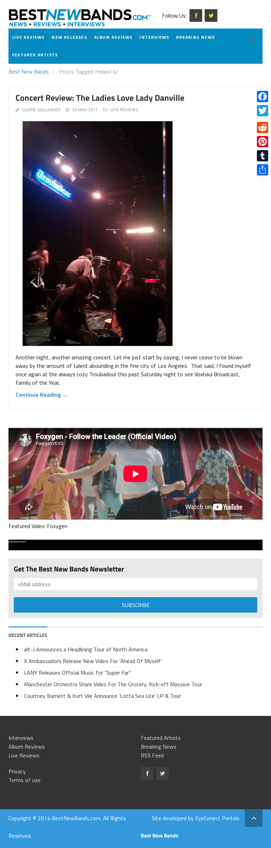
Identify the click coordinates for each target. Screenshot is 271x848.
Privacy (17, 771)
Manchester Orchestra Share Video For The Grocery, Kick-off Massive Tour (113, 684)
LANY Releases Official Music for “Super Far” (77, 672)
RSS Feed (152, 755)
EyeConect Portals (217, 818)
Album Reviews (113, 37)
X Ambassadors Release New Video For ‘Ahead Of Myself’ (93, 661)
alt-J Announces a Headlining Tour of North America (85, 649)
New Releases (69, 37)
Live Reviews (28, 37)
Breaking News (195, 37)
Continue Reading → (42, 394)
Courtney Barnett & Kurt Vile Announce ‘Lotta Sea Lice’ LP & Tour (102, 696)
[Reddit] (262, 127)
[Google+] (262, 119)
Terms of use (24, 780)
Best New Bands (28, 71)
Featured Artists (35, 54)
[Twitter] (262, 111)
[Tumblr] (262, 156)
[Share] (262, 170)
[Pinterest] (262, 142)
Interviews (154, 37)
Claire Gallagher (41, 109)
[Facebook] (262, 96)
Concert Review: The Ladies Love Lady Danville (100, 98)
